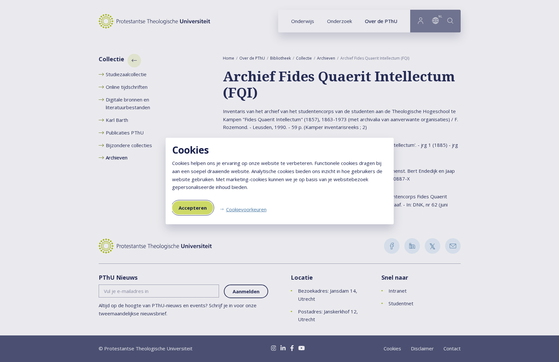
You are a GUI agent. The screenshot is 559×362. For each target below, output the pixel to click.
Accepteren (193, 207)
